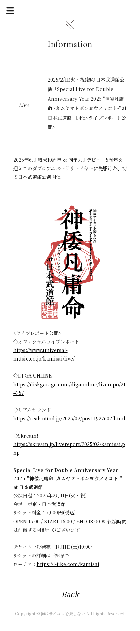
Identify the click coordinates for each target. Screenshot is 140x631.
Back (70, 594)
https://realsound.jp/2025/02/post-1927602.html (69, 418)
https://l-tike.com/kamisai (68, 564)
